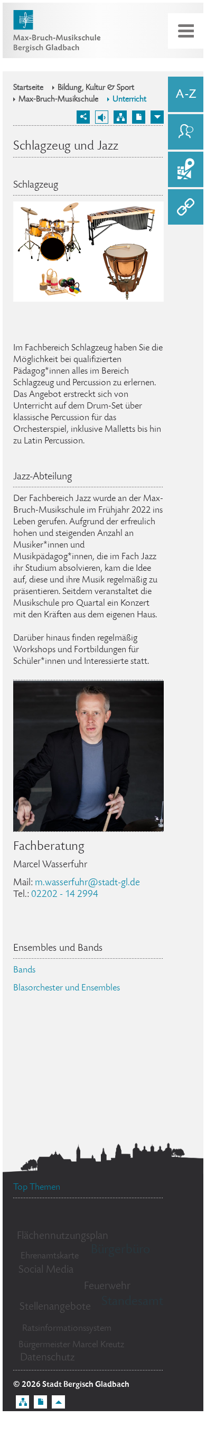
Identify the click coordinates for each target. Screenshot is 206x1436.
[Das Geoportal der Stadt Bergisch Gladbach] (185, 169)
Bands (24, 970)
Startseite (28, 88)
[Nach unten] (157, 117)
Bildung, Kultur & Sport (96, 88)
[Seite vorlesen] (101, 117)
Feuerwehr (107, 1286)
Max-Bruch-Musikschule (58, 100)
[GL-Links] (185, 207)
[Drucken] (138, 117)
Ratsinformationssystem (66, 1328)
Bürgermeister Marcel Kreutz (71, 1345)
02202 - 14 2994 (64, 895)
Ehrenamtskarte (50, 1256)
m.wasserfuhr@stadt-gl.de (87, 883)
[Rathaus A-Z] (185, 94)
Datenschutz (47, 1358)
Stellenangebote (55, 1307)
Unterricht (129, 100)
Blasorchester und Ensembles (66, 988)
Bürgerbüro (120, 1250)
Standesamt (132, 1302)
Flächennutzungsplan (62, 1236)
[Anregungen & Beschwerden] (185, 132)
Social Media (45, 1270)
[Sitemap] (120, 117)
